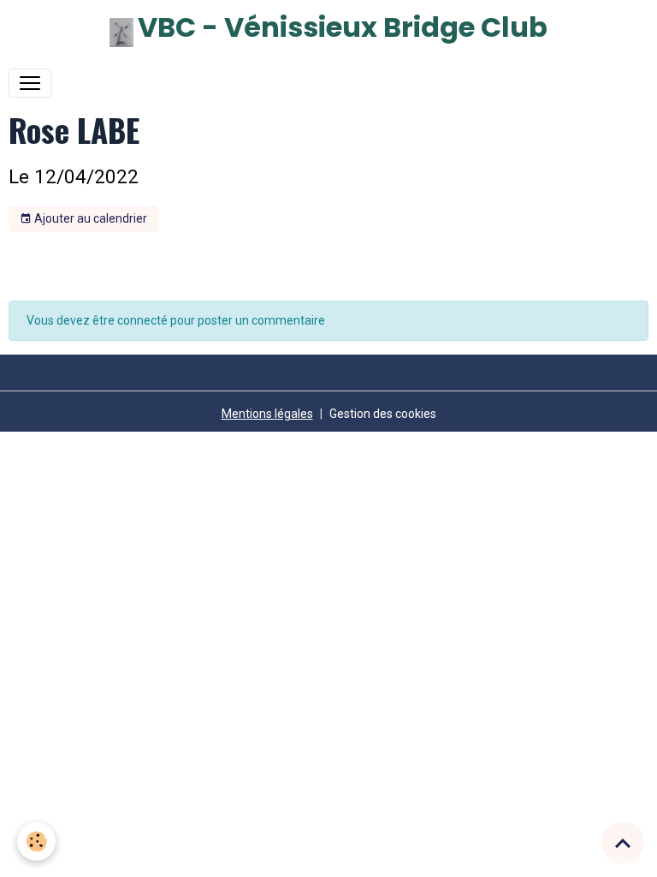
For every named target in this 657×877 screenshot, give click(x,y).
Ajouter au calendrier (89, 218)
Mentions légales (267, 414)
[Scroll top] (622, 842)
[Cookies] (36, 841)
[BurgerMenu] (30, 83)
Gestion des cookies (382, 414)
